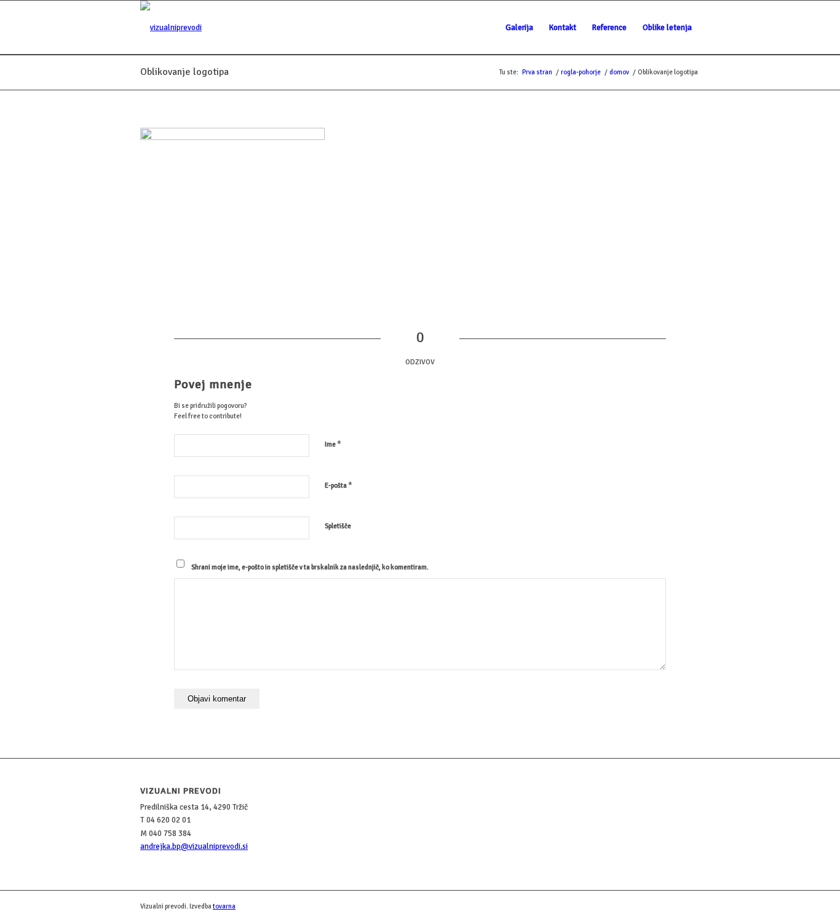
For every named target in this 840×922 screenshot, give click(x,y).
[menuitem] (519, 28)
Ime (333, 444)
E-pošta (338, 485)
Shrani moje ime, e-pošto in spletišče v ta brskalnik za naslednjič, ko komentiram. (310, 567)
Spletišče (338, 526)
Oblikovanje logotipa (184, 72)
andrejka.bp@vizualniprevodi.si (194, 846)
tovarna (224, 906)
